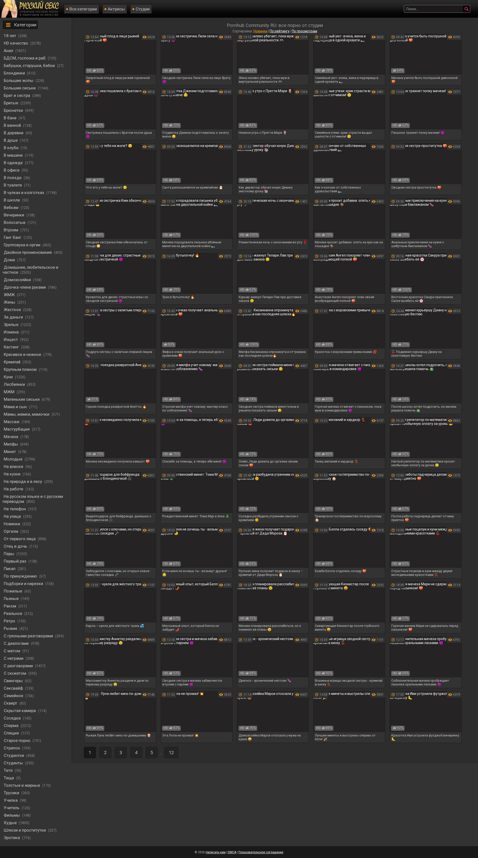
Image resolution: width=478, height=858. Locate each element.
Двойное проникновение (28, 252)
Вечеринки (14, 214)
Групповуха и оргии (22, 244)
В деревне (14, 132)
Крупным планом (21, 369)
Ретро (10, 620)
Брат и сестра (17, 95)
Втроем (11, 229)
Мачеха (11, 436)
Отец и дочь (16, 546)
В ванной (13, 125)
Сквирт (11, 703)
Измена (12, 332)
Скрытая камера (20, 710)
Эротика (12, 837)
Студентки (14, 755)
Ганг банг (13, 237)
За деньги (14, 317)
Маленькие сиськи (22, 399)
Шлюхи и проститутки (25, 830)
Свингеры (14, 680)
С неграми (14, 658)
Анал (9, 50)
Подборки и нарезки (24, 583)
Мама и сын (16, 406)
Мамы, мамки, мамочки (27, 414)
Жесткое (13, 309)
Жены (10, 302)
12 (171, 752)
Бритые (11, 102)
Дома (10, 259)
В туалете (13, 185)
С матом (12, 650)
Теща (9, 777)
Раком (10, 605)
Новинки (12, 523)
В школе (12, 200)
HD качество (16, 43)
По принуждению (21, 576)
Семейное (14, 695)
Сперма (11, 725)
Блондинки (15, 72)
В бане (10, 117)
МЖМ (9, 391)
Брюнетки (14, 110)
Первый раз (15, 561)
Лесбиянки (15, 384)
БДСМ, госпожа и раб (25, 58)
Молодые (13, 459)
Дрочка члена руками (25, 287)
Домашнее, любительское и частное (30, 270)
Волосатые (15, 222)
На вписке (14, 466)
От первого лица (20, 538)
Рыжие (11, 628)
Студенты (14, 762)
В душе (11, 140)
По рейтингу (280, 31)
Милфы (11, 444)
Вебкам (11, 207)
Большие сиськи (20, 87)
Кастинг (12, 346)
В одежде (14, 162)
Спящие (12, 732)
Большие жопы (19, 80)
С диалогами (17, 643)
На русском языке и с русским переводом (32, 499)
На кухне (12, 473)
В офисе (12, 170)
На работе (14, 488)
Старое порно (17, 740)
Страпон (12, 747)
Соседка (13, 718)
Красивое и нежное (23, 354)
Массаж (12, 421)
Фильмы (12, 815)
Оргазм (11, 531)
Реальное (13, 613)
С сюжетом (15, 673)
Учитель (12, 807)
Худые (11, 822)
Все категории (83, 8)
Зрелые (11, 324)
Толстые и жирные (22, 785)
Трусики (12, 792)
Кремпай (12, 361)
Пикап (10, 568)
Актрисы (116, 8)
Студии (143, 8)
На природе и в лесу (23, 481)
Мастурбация (17, 429)
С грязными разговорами (29, 635)
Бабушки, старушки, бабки (30, 65)
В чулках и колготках (24, 192)
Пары (9, 553)
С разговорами (19, 665)
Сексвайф (14, 688)
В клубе (11, 147)
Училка (11, 800)
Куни (9, 376)
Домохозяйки (18, 279)
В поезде (13, 177)
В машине (14, 155)
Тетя (8, 770)
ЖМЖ (10, 294)
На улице (13, 516)
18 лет (10, 35)
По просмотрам (304, 31)
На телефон (15, 508)
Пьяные (12, 598)
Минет (10, 451)
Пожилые (13, 591)
